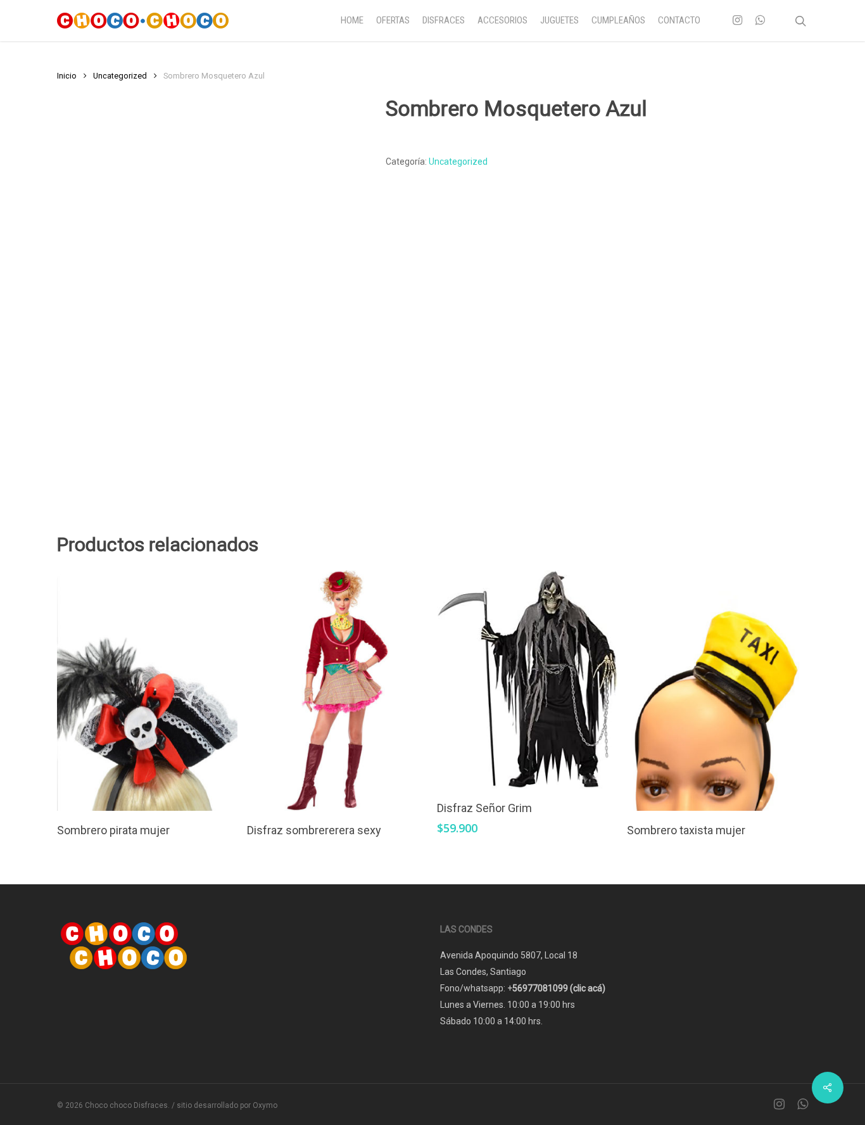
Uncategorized (120, 75)
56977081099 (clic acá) (558, 988)
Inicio (67, 75)
